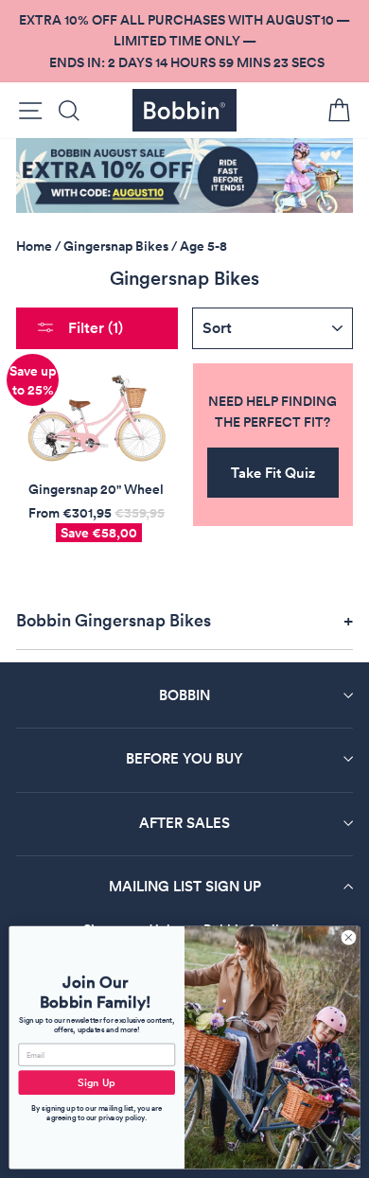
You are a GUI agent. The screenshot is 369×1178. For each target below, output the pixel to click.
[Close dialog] (349, 937)
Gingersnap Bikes (115, 246)
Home (34, 246)
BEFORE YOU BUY (184, 758)
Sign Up (96, 1082)
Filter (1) (93, 328)
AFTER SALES (184, 823)
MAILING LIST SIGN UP (185, 886)
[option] (184, 41)
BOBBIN (184, 695)
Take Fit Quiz (273, 473)
